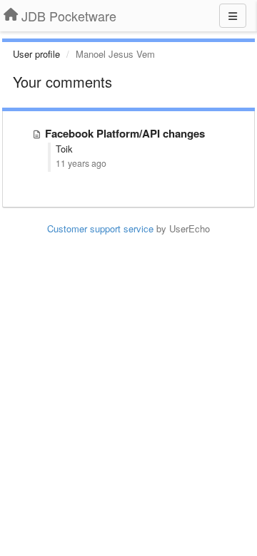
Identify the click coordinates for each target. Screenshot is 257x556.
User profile (36, 54)
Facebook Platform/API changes (125, 133)
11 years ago (81, 163)
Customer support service (100, 228)
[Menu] (232, 16)
